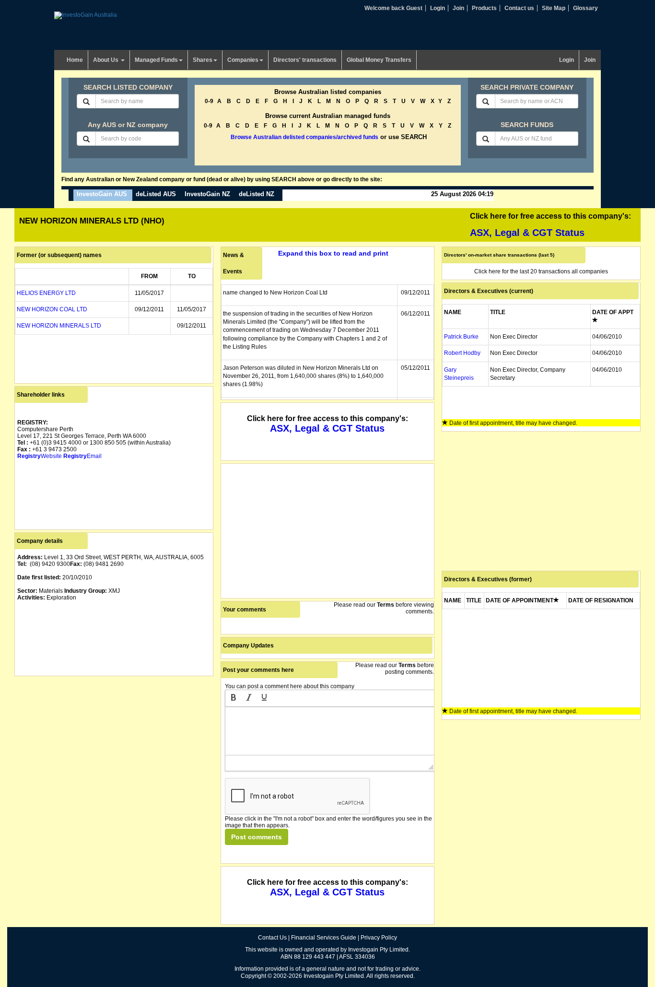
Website (39, 456)
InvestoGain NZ (207, 194)
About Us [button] (106, 60)
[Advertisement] (113, 746)
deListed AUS (156, 194)
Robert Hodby (462, 353)
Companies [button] (242, 60)
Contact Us (272, 937)
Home (75, 60)
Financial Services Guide (323, 937)
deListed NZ (256, 194)
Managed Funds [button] (156, 60)
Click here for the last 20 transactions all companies (541, 271)
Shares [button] (202, 60)
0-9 (209, 101)
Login (437, 8)
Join (458, 8)
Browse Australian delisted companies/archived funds (304, 137)
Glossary (585, 8)
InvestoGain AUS (102, 194)
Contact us (519, 8)
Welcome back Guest (393, 8)
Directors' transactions (305, 60)
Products (484, 8)
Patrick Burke (461, 336)
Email (82, 456)
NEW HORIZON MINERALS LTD (59, 325)
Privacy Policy (379, 937)
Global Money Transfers (379, 60)
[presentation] (233, 698)
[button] (233, 698)
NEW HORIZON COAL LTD (52, 309)
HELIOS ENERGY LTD (46, 293)
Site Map (553, 8)
